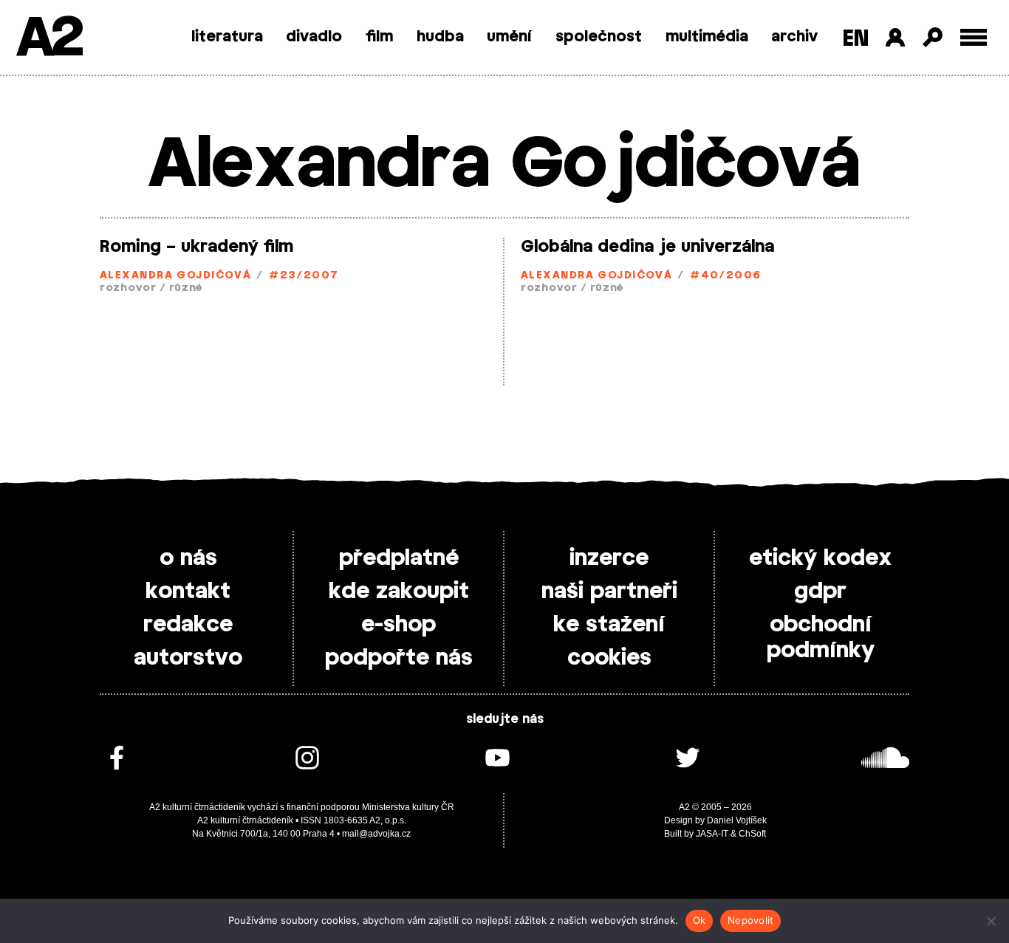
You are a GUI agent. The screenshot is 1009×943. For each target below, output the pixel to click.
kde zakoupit (399, 591)
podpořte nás (399, 658)
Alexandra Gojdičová (175, 276)
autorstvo (188, 658)
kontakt (188, 591)
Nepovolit (750, 920)
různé (186, 288)
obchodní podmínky (821, 638)
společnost (598, 37)
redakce (188, 625)
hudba (440, 37)
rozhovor (128, 288)
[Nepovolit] (990, 920)
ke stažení (609, 625)
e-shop (398, 625)
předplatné (399, 558)
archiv (794, 37)
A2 (48, 39)
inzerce (609, 558)
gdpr (820, 591)
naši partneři (609, 591)
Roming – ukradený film (196, 246)
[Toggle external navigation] (974, 37)
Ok (699, 920)
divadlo (314, 37)
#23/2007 (304, 276)
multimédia (707, 37)
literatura (227, 37)
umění (509, 37)
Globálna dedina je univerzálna (647, 246)
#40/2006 (726, 276)
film (379, 37)
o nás (188, 558)
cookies (609, 658)
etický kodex (820, 558)
